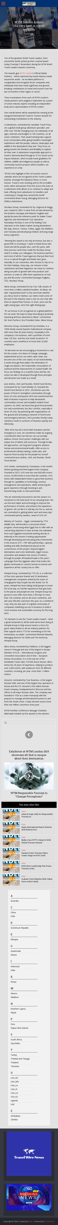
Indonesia (15, 966)
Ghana (14, 954)
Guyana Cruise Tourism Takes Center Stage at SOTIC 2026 (34, 854)
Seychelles (15, 1043)
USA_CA (14, 1093)
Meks (31, 1221)
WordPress (49, 1221)
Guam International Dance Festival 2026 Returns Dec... (36, 828)
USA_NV (14, 1078)
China (13, 912)
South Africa (16, 1039)
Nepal (13, 1012)
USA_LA (14, 1085)
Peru (13, 1024)
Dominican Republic (20, 927)
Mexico (14, 993)
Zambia (14, 1119)
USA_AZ (14, 1096)
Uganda (14, 1100)
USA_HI (14, 1089)
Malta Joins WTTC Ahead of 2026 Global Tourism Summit (36, 841)
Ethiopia (14, 939)
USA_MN (15, 1081)
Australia (15, 900)
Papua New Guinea (19, 1028)
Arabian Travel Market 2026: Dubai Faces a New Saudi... (36, 880)
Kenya (13, 981)
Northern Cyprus (18, 1008)
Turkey (14, 1055)
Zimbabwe (15, 1116)
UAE (12, 1104)
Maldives (15, 997)
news (23, 811)
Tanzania (15, 1066)
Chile (13, 916)
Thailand (14, 1062)
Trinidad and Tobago (20, 1058)
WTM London (26, 73)
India (13, 970)
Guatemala (16, 951)
